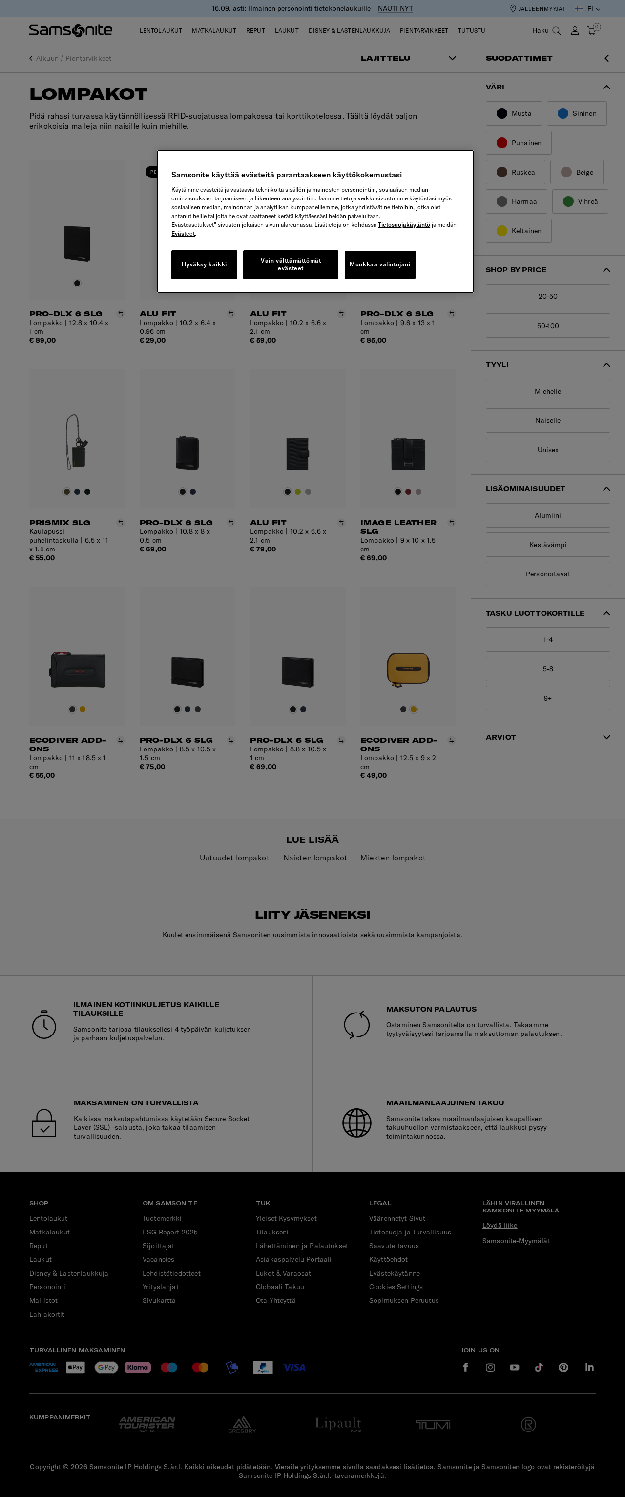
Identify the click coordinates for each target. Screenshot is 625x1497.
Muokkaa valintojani (380, 264)
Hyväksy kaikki (204, 264)
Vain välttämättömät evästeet (291, 264)
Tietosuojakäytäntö (404, 224)
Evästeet (183, 233)
